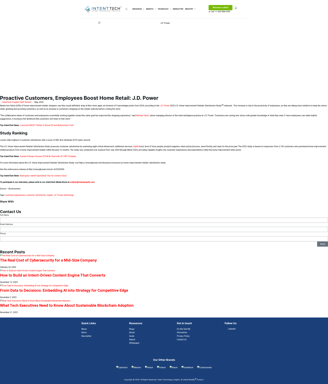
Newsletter (178, 9)
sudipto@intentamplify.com (82, 182)
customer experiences (15, 195)
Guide (131, 336)
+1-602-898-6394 (222, 11)
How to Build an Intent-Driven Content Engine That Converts (52, 275)
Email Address (6, 224)
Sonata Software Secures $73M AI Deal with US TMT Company (48, 156)
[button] (27, 204)
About (84, 329)
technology (69, 195)
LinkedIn (232, 329)
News (84, 332)
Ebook (132, 332)
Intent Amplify (189, 380)
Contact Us (182, 339)
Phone (3, 233)
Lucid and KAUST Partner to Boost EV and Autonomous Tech (47, 125)
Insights (149, 9)
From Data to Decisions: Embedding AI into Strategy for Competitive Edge (64, 290)
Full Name (4, 215)
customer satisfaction (36, 195)
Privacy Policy (183, 336)
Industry (189, 9)
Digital (50, 195)
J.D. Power (165, 105)
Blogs (131, 329)
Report (132, 339)
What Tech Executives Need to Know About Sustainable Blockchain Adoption (67, 305)
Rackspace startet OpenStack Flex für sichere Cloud (43, 175)
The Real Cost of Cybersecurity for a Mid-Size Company (48, 260)
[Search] (126, 9)
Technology (163, 9)
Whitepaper (134, 343)
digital (136, 146)
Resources (137, 9)
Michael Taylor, (142, 115)
